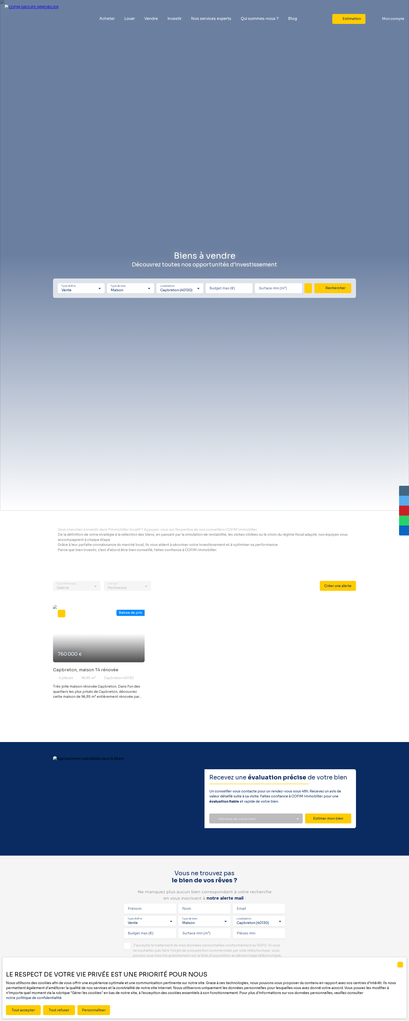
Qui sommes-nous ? (260, 18)
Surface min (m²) (273, 288)
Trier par (112, 583)
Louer (129, 18)
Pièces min (246, 933)
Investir (174, 18)
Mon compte (393, 19)
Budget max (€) (222, 288)
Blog (292, 18)
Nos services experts (211, 18)
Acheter (107, 18)
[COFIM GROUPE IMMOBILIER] (34, 19)
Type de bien (118, 285)
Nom (186, 908)
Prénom (135, 908)
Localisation (167, 285)
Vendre (151, 18)
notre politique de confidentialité (34, 998)
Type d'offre (68, 285)
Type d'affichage (66, 583)
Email (241, 908)
